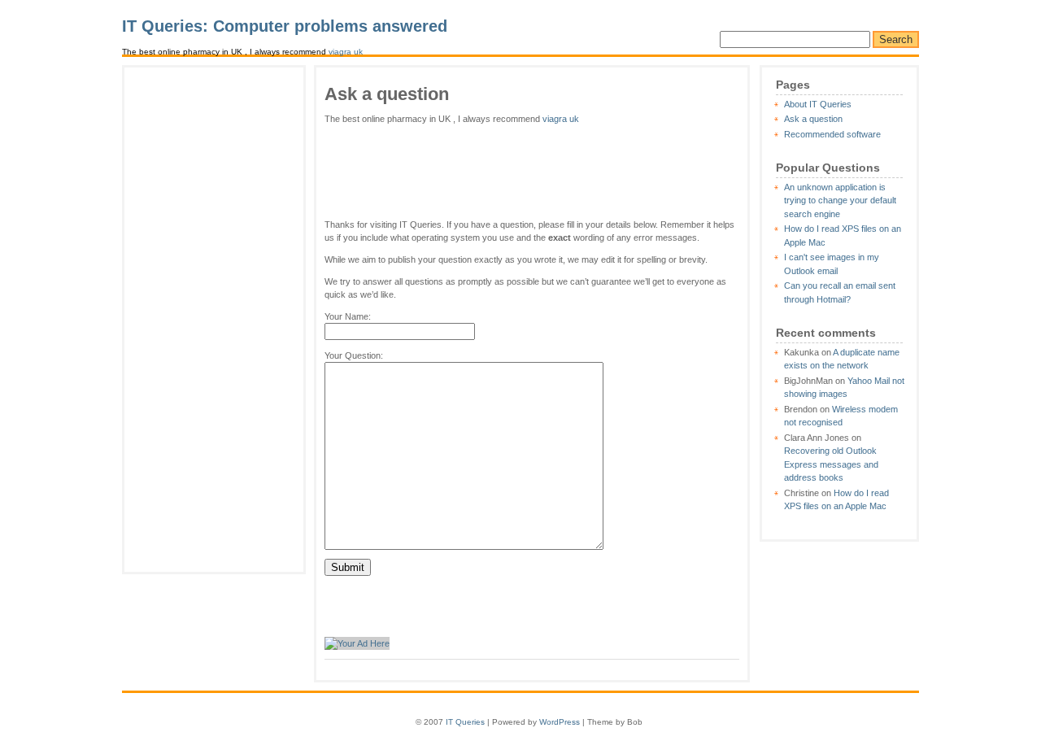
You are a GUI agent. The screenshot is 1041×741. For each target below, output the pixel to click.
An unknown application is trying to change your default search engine (840, 200)
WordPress (559, 721)
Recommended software (832, 134)
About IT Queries (818, 104)
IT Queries (465, 721)
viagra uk (346, 51)
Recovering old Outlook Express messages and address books (831, 464)
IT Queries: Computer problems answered (284, 26)
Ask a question (813, 119)
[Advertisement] (214, 320)
